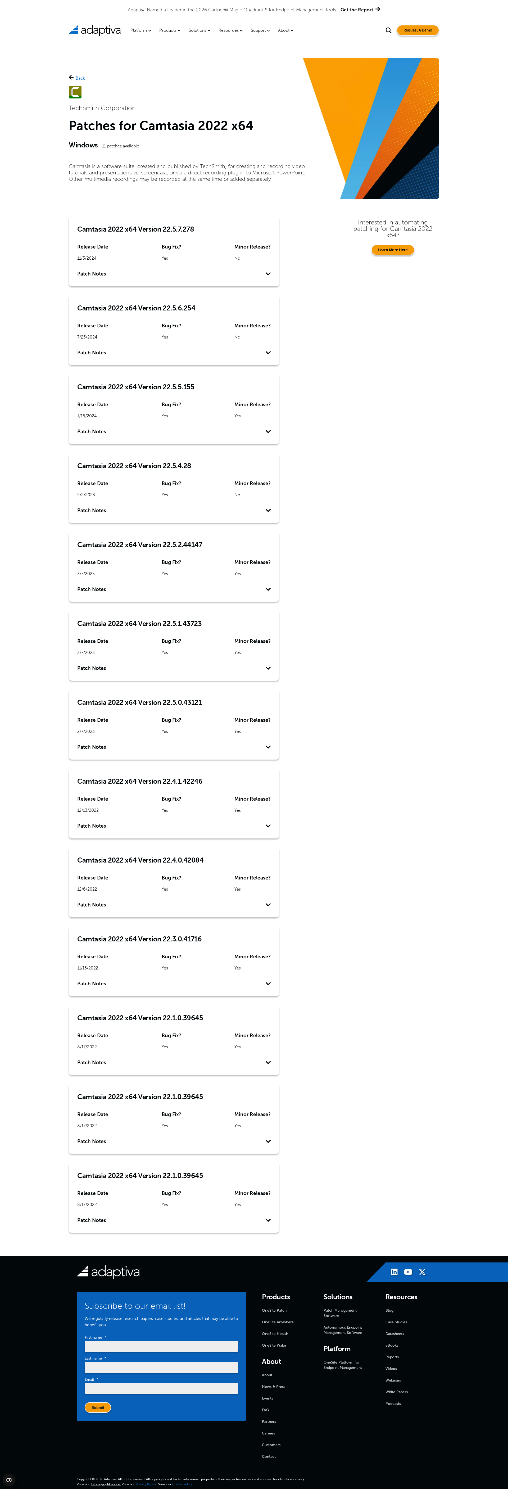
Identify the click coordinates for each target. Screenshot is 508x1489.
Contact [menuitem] (269, 1456)
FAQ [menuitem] (265, 1410)
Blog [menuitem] (389, 1310)
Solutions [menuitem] (197, 30)
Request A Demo (417, 30)
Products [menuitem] (167, 30)
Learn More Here (393, 250)
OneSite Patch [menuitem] (274, 1310)
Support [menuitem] (258, 30)
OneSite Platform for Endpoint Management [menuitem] (343, 1365)
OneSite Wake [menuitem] (274, 1345)
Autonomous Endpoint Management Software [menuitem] (343, 1330)
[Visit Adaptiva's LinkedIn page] (392, 1273)
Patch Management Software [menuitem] (340, 1313)
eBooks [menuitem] (391, 1345)
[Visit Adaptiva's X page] (419, 1273)
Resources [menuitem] (229, 30)
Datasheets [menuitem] (394, 1334)
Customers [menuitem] (271, 1445)
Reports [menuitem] (392, 1357)
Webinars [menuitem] (393, 1380)
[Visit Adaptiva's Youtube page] (405, 1273)
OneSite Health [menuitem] (275, 1334)
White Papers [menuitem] (396, 1392)
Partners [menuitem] (269, 1421)
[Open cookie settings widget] (9, 1480)
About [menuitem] (283, 30)
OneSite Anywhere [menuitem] (278, 1322)
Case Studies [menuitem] (396, 1322)
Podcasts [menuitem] (393, 1403)
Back (80, 78)
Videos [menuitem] (391, 1368)
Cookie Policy (182, 1484)
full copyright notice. (106, 1484)
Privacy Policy (146, 1484)
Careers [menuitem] (268, 1433)
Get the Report (357, 10)
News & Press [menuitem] (273, 1386)
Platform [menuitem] (138, 30)
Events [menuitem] (267, 1398)
